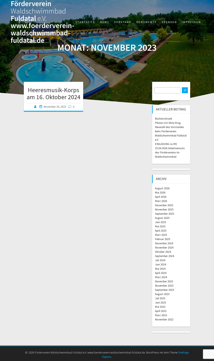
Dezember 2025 (164, 205)
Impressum (191, 22)
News (104, 22)
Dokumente (146, 22)
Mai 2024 (160, 268)
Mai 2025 (160, 226)
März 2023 (161, 315)
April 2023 (160, 311)
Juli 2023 (160, 298)
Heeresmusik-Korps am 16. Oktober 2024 (53, 93)
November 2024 (164, 247)
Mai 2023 (160, 307)
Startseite (85, 22)
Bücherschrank (163, 118)
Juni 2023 (160, 302)
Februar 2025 (162, 239)
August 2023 (162, 294)
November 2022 (164, 319)
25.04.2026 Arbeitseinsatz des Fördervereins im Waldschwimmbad (170, 152)
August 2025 (162, 218)
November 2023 (164, 285)
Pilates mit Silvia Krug (168, 123)
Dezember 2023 (164, 281)
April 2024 (160, 273)
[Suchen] (185, 90)
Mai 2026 (160, 192)
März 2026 (161, 201)
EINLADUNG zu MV (166, 144)
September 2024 (164, 256)
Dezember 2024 (164, 243)
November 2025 (164, 209)
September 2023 (164, 290)
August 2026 (162, 188)
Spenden (169, 22)
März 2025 (161, 235)
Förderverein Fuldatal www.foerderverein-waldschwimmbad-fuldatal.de (42, 22)
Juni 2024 (160, 264)
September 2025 (164, 213)
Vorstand (122, 22)
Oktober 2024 (163, 252)
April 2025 (160, 230)
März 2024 (161, 277)
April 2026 (160, 197)
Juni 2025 (160, 222)
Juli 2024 (160, 260)
